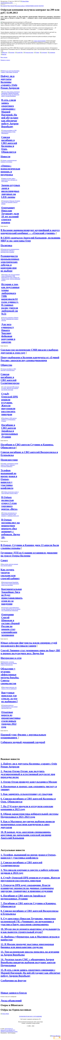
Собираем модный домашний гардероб (23, 742)
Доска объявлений (11, 1000)
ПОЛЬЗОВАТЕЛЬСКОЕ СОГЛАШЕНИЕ (30, 1016)
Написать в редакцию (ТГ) (8, 1030)
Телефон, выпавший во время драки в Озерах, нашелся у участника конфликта (9, 479)
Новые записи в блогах (14, 992)
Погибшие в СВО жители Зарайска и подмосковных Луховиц (9, 431)
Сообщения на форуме (13, 980)
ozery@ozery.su (9, 1028)
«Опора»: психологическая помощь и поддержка (10, 170)
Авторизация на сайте (7, 2)
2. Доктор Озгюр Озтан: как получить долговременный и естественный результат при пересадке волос (28, 774)
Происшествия (9, 459)
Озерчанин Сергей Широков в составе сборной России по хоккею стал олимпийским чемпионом (10, 624)
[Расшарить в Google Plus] (19, 52)
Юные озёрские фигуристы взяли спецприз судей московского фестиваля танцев (29, 644)
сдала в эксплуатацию (40, 40)
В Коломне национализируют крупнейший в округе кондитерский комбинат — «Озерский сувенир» (30, 232)
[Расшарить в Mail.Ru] (4, 54)
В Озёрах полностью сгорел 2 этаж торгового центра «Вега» (9, 503)
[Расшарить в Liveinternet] (51, 52)
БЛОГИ (36, 6)
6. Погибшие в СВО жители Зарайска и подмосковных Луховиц (23, 897)
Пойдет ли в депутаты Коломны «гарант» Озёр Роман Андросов (10, 82)
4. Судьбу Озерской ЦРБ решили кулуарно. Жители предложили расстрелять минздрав (30, 879)
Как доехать (11, 6)
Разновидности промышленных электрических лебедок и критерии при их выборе (10, 263)
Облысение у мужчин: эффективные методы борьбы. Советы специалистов (10, 676)
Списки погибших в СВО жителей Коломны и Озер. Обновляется (9, 144)
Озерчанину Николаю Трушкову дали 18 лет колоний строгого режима (10, 215)
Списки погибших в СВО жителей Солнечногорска (10, 378)
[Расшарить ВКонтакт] (4, 52)
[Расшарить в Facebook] (11, 52)
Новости (5, 156)
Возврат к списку (5, 60)
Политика (6, 245)
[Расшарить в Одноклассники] (28, 52)
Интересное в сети (11, 658)
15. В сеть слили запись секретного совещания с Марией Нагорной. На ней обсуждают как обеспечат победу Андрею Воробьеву (30, 972)
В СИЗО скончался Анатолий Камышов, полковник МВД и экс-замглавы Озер (30, 239)
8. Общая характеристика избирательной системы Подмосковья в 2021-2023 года (29, 815)
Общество (6, 365)
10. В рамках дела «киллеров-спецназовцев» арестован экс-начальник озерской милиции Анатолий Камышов (26, 835)
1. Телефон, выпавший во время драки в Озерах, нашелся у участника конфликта (28, 856)
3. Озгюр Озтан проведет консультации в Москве (29, 781)
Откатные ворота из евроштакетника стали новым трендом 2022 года (10, 719)
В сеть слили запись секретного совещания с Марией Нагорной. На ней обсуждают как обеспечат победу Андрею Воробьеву (10, 113)
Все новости (4, 6)
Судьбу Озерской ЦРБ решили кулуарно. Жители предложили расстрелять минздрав (9, 404)
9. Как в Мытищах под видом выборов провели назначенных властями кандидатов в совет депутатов (28, 824)
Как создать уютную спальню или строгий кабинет (10, 574)
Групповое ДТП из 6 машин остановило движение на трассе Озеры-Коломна (29, 554)
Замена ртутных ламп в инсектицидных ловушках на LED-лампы (10, 191)
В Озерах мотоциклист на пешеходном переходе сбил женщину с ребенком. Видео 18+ (10, 528)
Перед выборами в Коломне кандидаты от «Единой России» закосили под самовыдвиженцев (30, 359)
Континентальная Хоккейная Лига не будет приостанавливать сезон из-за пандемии (12, 596)
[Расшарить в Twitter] (36, 52)
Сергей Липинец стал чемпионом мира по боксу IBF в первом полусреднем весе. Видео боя (30, 652)
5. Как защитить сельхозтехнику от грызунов (26, 794)
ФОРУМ (41, 6)
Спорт (4, 560)
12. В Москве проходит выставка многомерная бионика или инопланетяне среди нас (27, 946)
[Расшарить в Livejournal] (43, 52)
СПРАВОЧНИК (29, 6)
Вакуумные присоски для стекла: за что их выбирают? (9, 697)
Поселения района (20, 6)
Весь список (4, 57)
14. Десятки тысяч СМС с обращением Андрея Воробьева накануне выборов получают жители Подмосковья (28, 962)
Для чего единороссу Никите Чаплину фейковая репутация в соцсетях (8, 333)
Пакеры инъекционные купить (9, 1031)
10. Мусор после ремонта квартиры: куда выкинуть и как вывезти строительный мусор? (30, 930)
